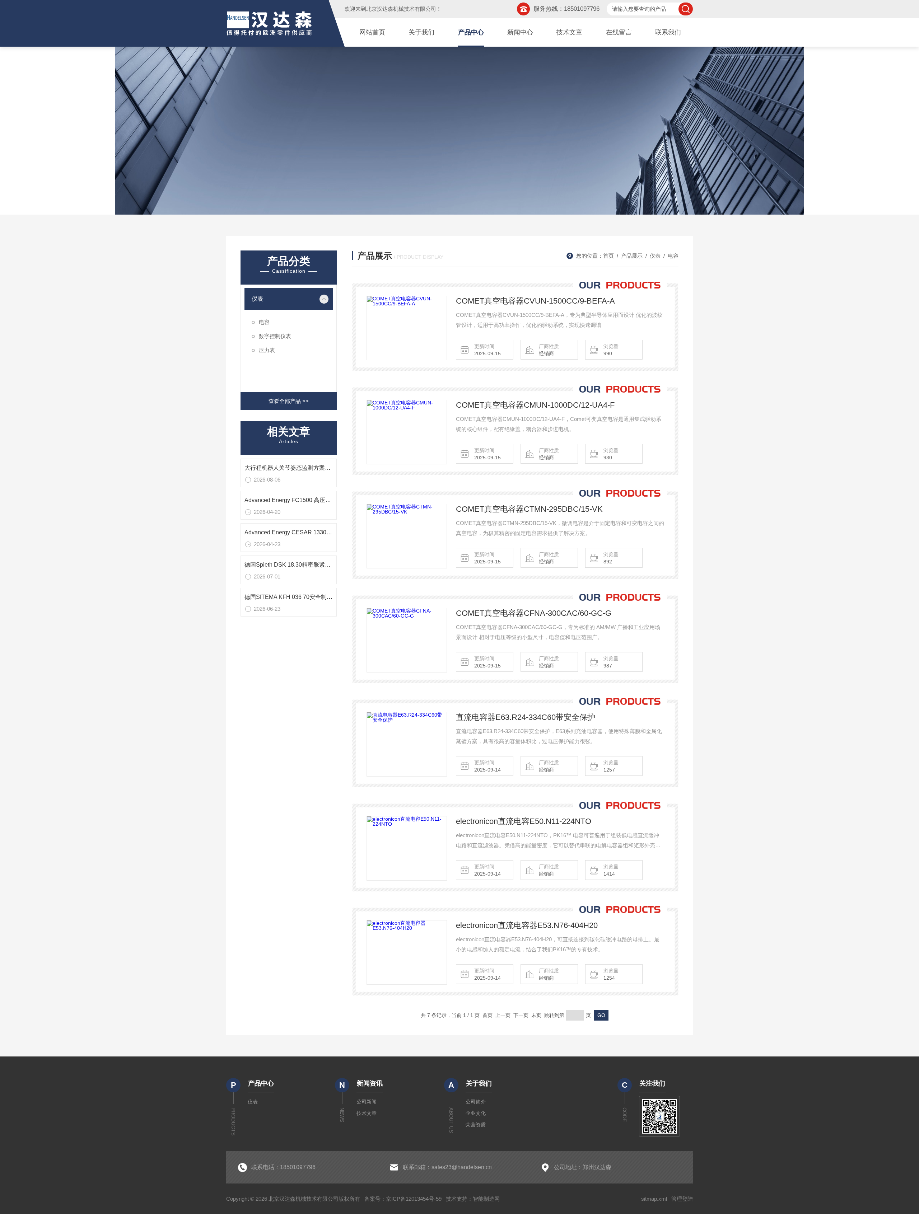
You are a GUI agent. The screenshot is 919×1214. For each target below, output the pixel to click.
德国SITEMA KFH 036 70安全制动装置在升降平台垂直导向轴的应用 (331, 597)
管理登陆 (682, 1199)
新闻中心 (520, 32)
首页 (608, 256)
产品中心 (471, 32)
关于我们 (421, 32)
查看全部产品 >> (289, 401)
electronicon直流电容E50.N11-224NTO (523, 821)
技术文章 (569, 32)
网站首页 (372, 32)
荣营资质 (476, 1125)
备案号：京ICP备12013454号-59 (403, 1199)
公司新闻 (366, 1102)
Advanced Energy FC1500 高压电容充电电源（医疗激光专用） (325, 500)
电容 (264, 322)
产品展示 (632, 256)
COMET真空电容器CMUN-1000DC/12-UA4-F (535, 404)
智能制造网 (486, 1199)
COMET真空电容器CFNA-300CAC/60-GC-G (533, 613)
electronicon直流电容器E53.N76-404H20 (527, 925)
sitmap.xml (654, 1199)
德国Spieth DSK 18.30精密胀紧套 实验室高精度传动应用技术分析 (328, 565)
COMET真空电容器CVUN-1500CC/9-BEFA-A (535, 300)
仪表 (257, 299)
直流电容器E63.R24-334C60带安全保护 (525, 717)
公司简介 (476, 1102)
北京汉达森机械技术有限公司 (401, 9)
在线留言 (619, 32)
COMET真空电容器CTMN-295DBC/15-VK (529, 509)
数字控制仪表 (275, 336)
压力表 (267, 350)
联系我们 (668, 32)
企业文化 (476, 1113)
